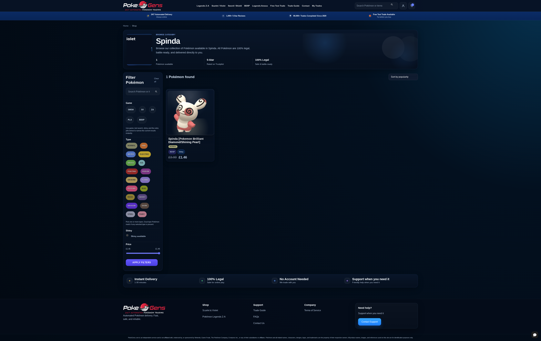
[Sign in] (403, 5)
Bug (144, 188)
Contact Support (370, 322)
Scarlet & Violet (210, 310)
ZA (152, 110)
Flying (145, 180)
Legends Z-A (203, 6)
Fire (144, 146)
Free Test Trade (277, 6)
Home (125, 26)
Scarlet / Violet (218, 6)
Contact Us (258, 323)
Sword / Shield (235, 6)
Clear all (156, 80)
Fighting (132, 171)
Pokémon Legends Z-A (214, 317)
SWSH (131, 110)
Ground (132, 180)
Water (131, 154)
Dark (144, 206)
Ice (141, 163)
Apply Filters (141, 262)
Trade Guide (293, 6)
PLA (130, 120)
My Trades (317, 6)
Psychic (132, 188)
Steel (130, 214)
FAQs (256, 317)
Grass (131, 163)
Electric (144, 154)
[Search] (391, 4)
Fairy (142, 214)
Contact (306, 6)
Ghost (142, 197)
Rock (130, 197)
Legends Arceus (260, 6)
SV (142, 110)
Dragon (132, 206)
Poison (145, 171)
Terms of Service (312, 310)
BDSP (247, 6)
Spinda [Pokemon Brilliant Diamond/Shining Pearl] (186, 140)
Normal (132, 146)
